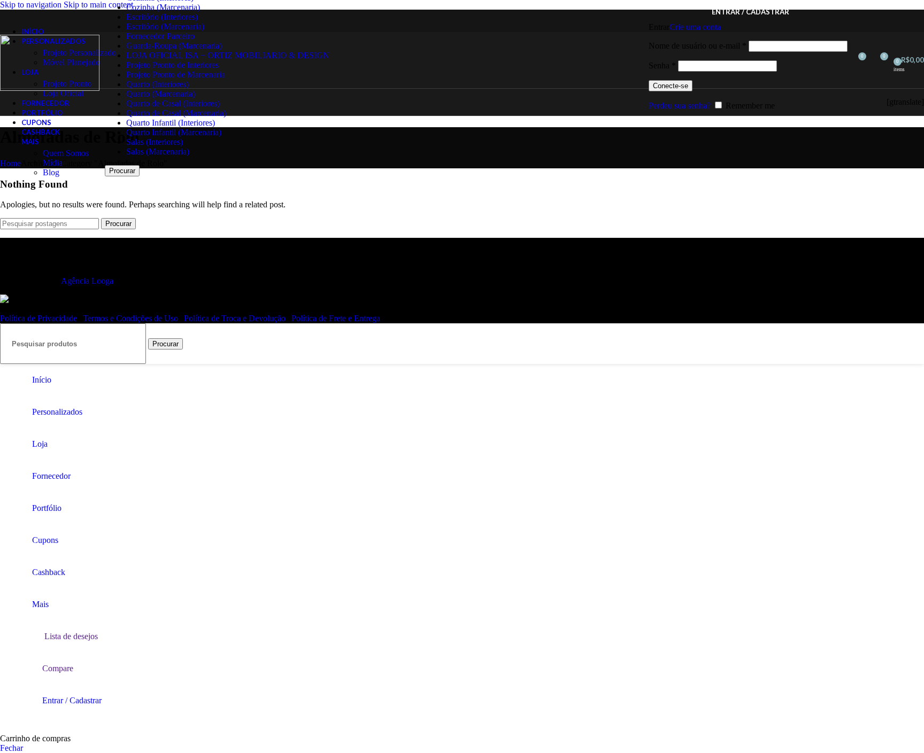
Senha (662, 65)
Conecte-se (670, 86)
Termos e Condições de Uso (131, 318)
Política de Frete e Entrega (335, 318)
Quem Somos (66, 153)
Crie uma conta (695, 27)
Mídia (53, 162)
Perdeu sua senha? (680, 105)
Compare (57, 668)
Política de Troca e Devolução (236, 318)
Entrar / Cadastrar (72, 700)
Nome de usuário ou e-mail (697, 45)
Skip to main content (98, 4)
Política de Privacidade (39, 318)
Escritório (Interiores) (162, 16)
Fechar (11, 747)
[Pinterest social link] (866, 102)
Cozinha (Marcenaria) (163, 7)
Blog (51, 172)
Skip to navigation (32, 4)
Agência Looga (87, 280)
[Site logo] (49, 87)
